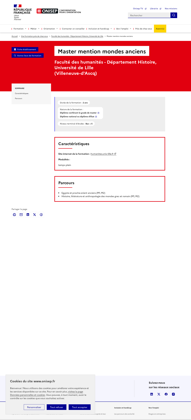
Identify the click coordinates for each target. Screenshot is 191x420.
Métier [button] (33, 28)
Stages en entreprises (157, 414)
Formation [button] (18, 28)
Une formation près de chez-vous (34, 36)
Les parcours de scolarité (124, 414)
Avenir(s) (160, 28)
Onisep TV (138, 8)
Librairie (154, 8)
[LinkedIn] (28, 214)
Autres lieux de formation (29, 55)
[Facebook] (41, 214)
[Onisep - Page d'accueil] (47, 11)
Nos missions (171, 8)
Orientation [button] (49, 28)
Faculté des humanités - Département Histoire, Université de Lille (77, 36)
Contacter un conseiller (73, 28)
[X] (34, 214)
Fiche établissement (26, 49)
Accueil (15, 36)
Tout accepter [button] (79, 407)
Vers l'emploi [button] (122, 28)
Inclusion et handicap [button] (99, 28)
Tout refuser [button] (56, 407)
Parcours (18, 98)
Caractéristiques (21, 93)
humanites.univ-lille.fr (102, 153)
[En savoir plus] (99, 113)
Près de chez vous (143, 28)
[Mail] (21, 214)
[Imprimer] (14, 214)
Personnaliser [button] (34, 407)
